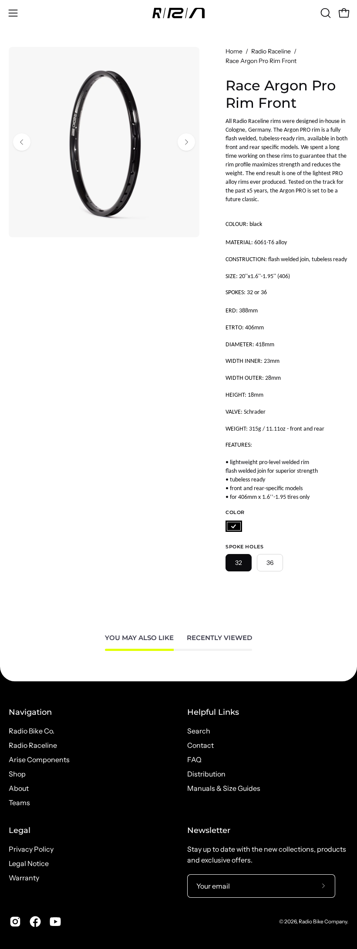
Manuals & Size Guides (223, 788)
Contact (200, 745)
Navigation (30, 712)
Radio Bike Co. (31, 731)
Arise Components (39, 759)
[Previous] (21, 142)
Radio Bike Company (323, 921)
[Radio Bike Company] (178, 13)
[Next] (186, 142)
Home (234, 51)
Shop (17, 774)
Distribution (206, 774)
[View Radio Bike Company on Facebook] (35, 921)
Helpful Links (213, 712)
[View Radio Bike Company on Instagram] (15, 921)
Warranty (24, 877)
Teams (19, 802)
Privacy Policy (31, 849)
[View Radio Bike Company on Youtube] (55, 921)
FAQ (194, 759)
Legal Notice (29, 863)
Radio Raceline (271, 51)
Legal (19, 830)
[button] (325, 13)
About (19, 788)
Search (198, 731)
